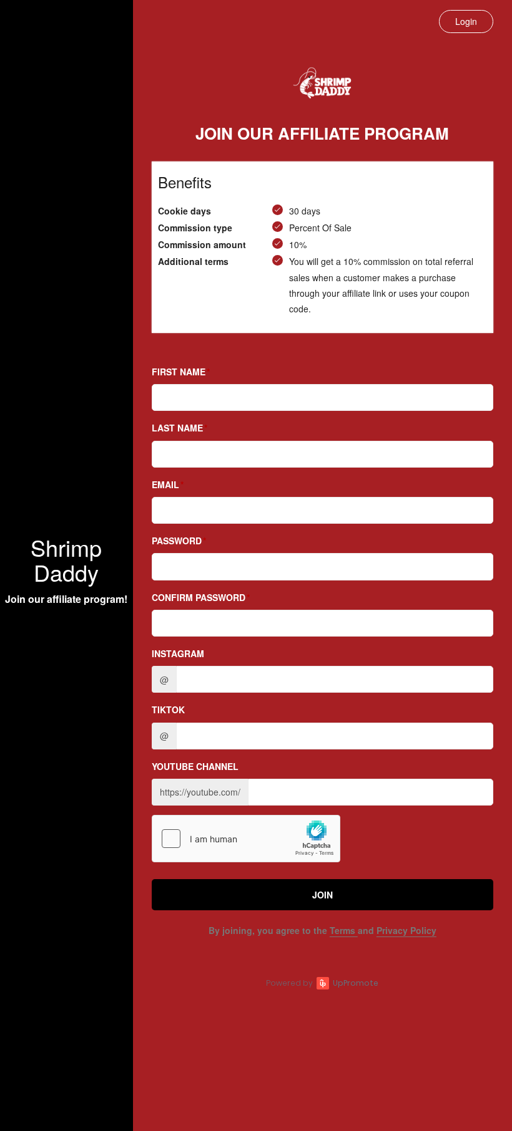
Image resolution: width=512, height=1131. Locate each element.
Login (466, 21)
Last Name (177, 427)
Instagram (178, 653)
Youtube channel (195, 766)
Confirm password (198, 597)
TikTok (168, 709)
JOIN (322, 894)
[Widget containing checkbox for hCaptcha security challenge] (246, 838)
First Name (178, 371)
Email (165, 484)
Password (177, 540)
